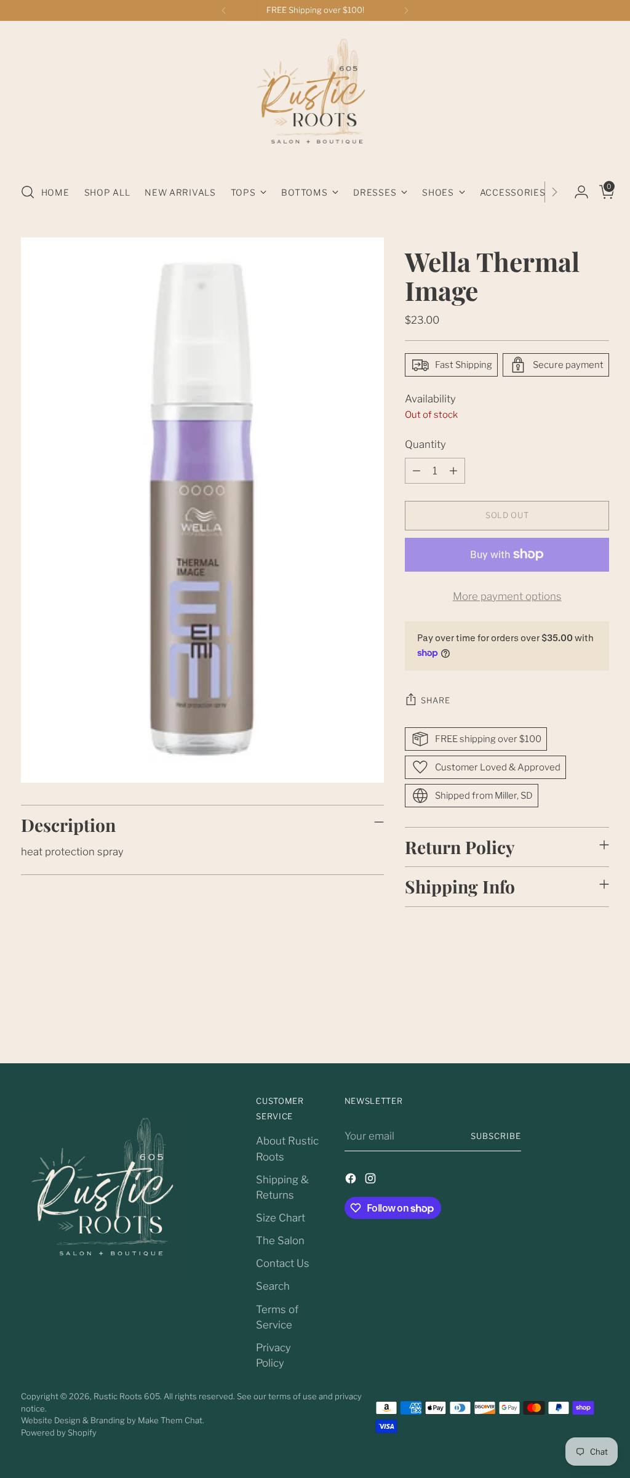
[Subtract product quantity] (416, 470)
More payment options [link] (507, 596)
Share (435, 700)
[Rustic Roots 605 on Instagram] (371, 1180)
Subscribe (496, 1136)
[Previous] (223, 10)
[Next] (406, 10)
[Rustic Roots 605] (315, 97)
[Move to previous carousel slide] (570, 1021)
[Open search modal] (27, 192)
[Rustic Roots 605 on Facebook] (352, 1180)
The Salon (280, 1240)
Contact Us (282, 1263)
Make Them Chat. (171, 1420)
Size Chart (280, 1218)
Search (273, 1286)
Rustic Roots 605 (127, 1396)
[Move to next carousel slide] (598, 1020)
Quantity (425, 444)
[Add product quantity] (453, 470)
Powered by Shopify (59, 1432)
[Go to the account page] (576, 192)
